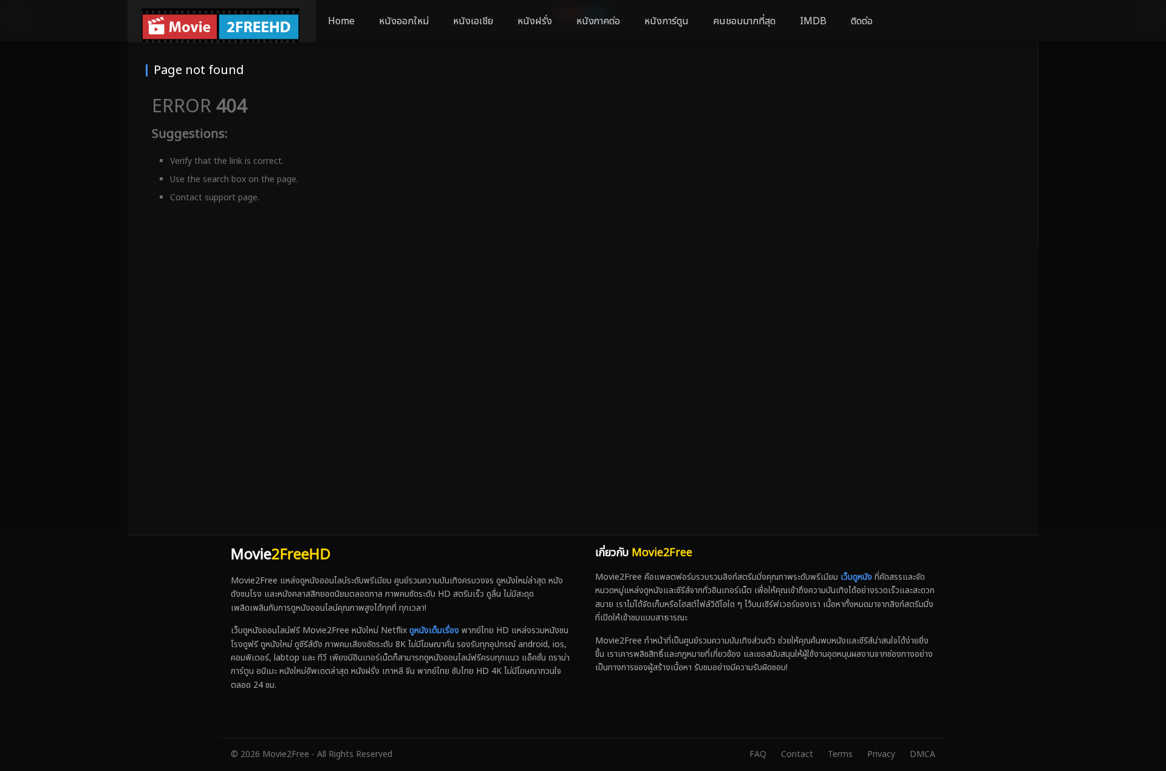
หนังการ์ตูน (666, 21)
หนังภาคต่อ (598, 21)
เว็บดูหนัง (856, 577)
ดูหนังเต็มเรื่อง (434, 630)
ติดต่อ (862, 21)
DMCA (922, 754)
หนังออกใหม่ (404, 21)
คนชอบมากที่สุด (744, 21)
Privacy (881, 754)
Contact (797, 754)
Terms (840, 754)
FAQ (757, 754)
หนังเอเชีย (473, 21)
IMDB (813, 21)
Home (341, 21)
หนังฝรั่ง (534, 21)
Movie (280, 555)
